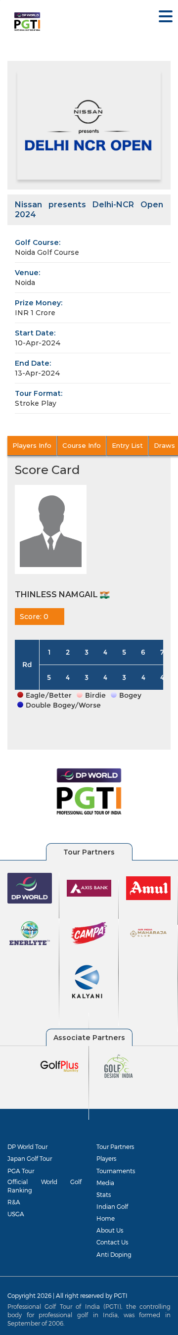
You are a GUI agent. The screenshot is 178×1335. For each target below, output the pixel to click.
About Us (109, 1230)
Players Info (31, 445)
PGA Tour (20, 1170)
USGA (15, 1213)
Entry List (127, 445)
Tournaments (115, 1170)
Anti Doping (114, 1254)
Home (105, 1218)
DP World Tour (27, 1146)
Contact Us (112, 1242)
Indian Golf (112, 1206)
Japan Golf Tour (29, 1158)
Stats (103, 1194)
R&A (13, 1201)
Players (106, 1158)
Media (105, 1182)
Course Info (81, 445)
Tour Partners (115, 1146)
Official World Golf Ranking (44, 1185)
